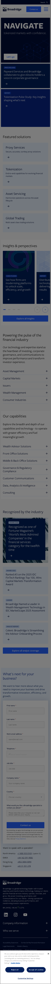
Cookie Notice (15, 963)
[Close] (48, 953)
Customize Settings (25, 978)
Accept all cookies (36, 970)
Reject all (15, 970)
